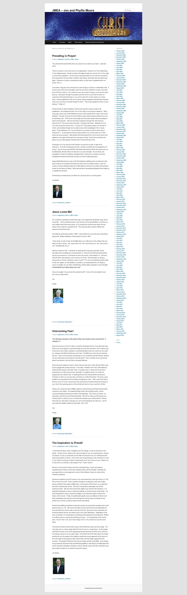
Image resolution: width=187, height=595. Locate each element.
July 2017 (119, 238)
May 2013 (119, 325)
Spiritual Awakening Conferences (94, 42)
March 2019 (119, 197)
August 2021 (120, 137)
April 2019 (119, 195)
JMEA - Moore (75, 59)
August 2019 (120, 187)
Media (69, 42)
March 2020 (119, 172)
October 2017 (120, 232)
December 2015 (121, 275)
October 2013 (120, 319)
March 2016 (119, 271)
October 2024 (120, 59)
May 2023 (119, 94)
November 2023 (121, 82)
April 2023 (119, 96)
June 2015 (119, 286)
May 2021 (119, 144)
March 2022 (119, 123)
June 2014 (119, 304)
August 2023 (120, 88)
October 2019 (120, 183)
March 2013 (119, 329)
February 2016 (120, 273)
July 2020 (119, 164)
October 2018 (120, 207)
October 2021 (120, 133)
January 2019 (120, 201)
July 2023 (119, 90)
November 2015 (121, 277)
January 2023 (120, 102)
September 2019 (121, 185)
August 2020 (120, 162)
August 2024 (120, 63)
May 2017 (119, 242)
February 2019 (120, 199)
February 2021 (120, 150)
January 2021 (120, 152)
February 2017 (120, 249)
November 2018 (121, 205)
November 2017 (121, 230)
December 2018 (121, 203)
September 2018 (121, 209)
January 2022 (120, 127)
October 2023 (120, 84)
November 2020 (121, 156)
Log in (118, 342)
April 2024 (119, 71)
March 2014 (119, 310)
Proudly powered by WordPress (93, 588)
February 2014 (120, 312)
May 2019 (119, 193)
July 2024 (119, 65)
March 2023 (119, 98)
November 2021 (121, 131)
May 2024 (119, 69)
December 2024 (121, 55)
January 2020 (120, 176)
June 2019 (119, 191)
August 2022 (120, 113)
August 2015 (120, 282)
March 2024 (119, 73)
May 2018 (119, 218)
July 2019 (119, 189)
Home (54, 42)
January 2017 (120, 251)
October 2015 (120, 279)
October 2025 (120, 51)
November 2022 (121, 106)
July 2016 (119, 263)
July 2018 (119, 214)
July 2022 (119, 115)
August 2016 (120, 261)
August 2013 (120, 321)
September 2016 (121, 259)
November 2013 (121, 317)
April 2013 (119, 327)
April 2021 (119, 146)
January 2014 (120, 314)
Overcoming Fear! (63, 331)
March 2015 (119, 290)
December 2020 (121, 154)
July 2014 (119, 302)
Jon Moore (62, 42)
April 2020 (119, 170)
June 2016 (119, 265)
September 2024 (121, 61)
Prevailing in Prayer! (64, 56)
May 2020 (119, 168)
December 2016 (121, 253)
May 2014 (119, 306)
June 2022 (119, 117)
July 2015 (119, 284)
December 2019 (121, 179)
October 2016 (120, 257)
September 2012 (121, 333)
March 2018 (119, 222)
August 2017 (120, 236)
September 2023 (121, 86)
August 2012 (120, 335)
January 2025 (120, 53)
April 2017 (119, 244)
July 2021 (119, 139)
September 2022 (121, 111)
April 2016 (119, 269)
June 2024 (119, 67)
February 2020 (120, 174)
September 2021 (121, 135)
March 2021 (119, 148)
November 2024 (121, 57)
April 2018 (119, 220)
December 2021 (121, 129)
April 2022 (119, 121)
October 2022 (120, 108)
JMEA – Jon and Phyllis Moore (73, 10)
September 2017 (121, 234)
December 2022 (121, 104)
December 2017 (121, 228)
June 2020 (119, 166)
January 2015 (120, 292)
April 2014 (119, 308)
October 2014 (120, 296)
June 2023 (119, 92)
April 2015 (119, 288)
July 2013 (119, 323)
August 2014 (120, 300)
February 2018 (120, 224)
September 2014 (121, 298)
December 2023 (121, 80)
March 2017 (119, 247)
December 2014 (121, 294)
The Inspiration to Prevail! (67, 443)
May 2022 (119, 119)
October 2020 (120, 158)
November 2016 (121, 255)
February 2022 (120, 125)
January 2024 (120, 78)
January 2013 (120, 331)
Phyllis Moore (78, 42)
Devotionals (60, 202)
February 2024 (120, 75)
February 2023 (120, 100)
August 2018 (120, 212)
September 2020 (121, 160)
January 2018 (120, 226)
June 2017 (119, 240)
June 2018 (119, 216)
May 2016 (119, 267)
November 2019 (121, 181)
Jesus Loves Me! (62, 211)
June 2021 (119, 141)
